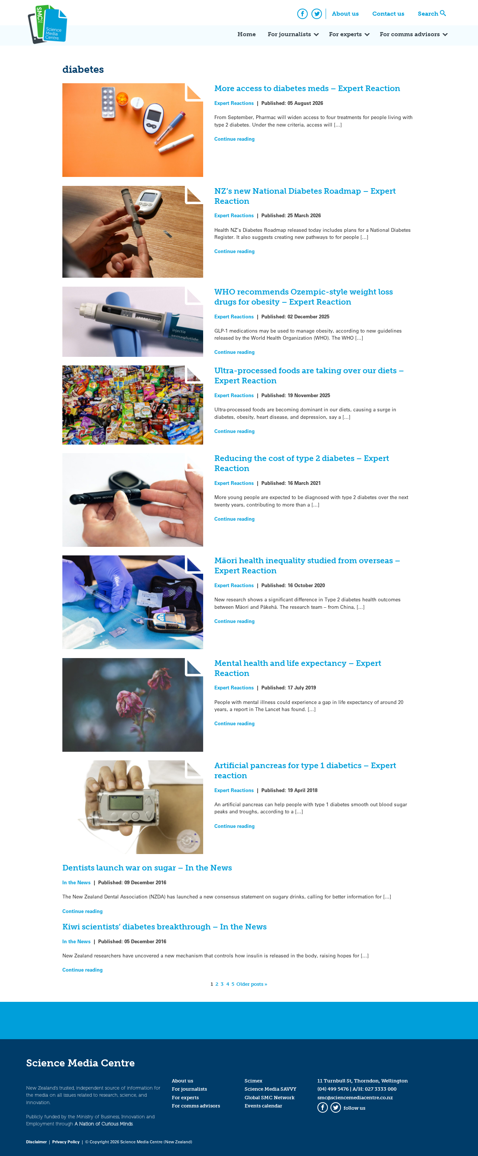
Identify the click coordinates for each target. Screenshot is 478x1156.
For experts (345, 34)
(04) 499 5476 (333, 1089)
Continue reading (234, 138)
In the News (76, 882)
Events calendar (263, 1106)
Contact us (388, 13)
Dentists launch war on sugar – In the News (147, 867)
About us (345, 13)
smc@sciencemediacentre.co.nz (355, 1097)
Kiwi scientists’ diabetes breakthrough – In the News (164, 926)
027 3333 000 (381, 1089)
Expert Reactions (234, 103)
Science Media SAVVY (271, 1089)
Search (428, 13)
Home (247, 34)
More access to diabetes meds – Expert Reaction (307, 88)
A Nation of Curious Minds (104, 1124)
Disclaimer (36, 1141)
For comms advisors (410, 34)
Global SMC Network (270, 1097)
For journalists (289, 34)
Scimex (254, 1081)
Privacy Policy (66, 1141)
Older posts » (251, 984)
